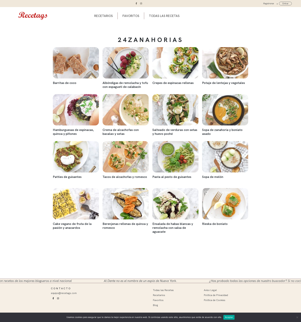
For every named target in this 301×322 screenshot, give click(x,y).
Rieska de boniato (215, 224)
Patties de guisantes (67, 177)
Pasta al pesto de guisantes (171, 177)
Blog (155, 305)
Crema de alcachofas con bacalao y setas (121, 132)
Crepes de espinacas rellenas (173, 83)
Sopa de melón (212, 177)
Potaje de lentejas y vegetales (223, 83)
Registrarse (268, 3)
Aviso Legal (210, 290)
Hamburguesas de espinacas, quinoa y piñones (73, 132)
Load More (152, 240)
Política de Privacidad (216, 295)
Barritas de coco (64, 83)
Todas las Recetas (163, 290)
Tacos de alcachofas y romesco (125, 177)
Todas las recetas (164, 16)
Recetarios (103, 16)
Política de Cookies (214, 300)
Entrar (285, 3)
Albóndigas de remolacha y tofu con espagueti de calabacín (125, 85)
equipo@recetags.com (64, 293)
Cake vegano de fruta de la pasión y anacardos (72, 226)
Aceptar (229, 317)
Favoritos (130, 16)
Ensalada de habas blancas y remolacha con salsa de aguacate (172, 228)
